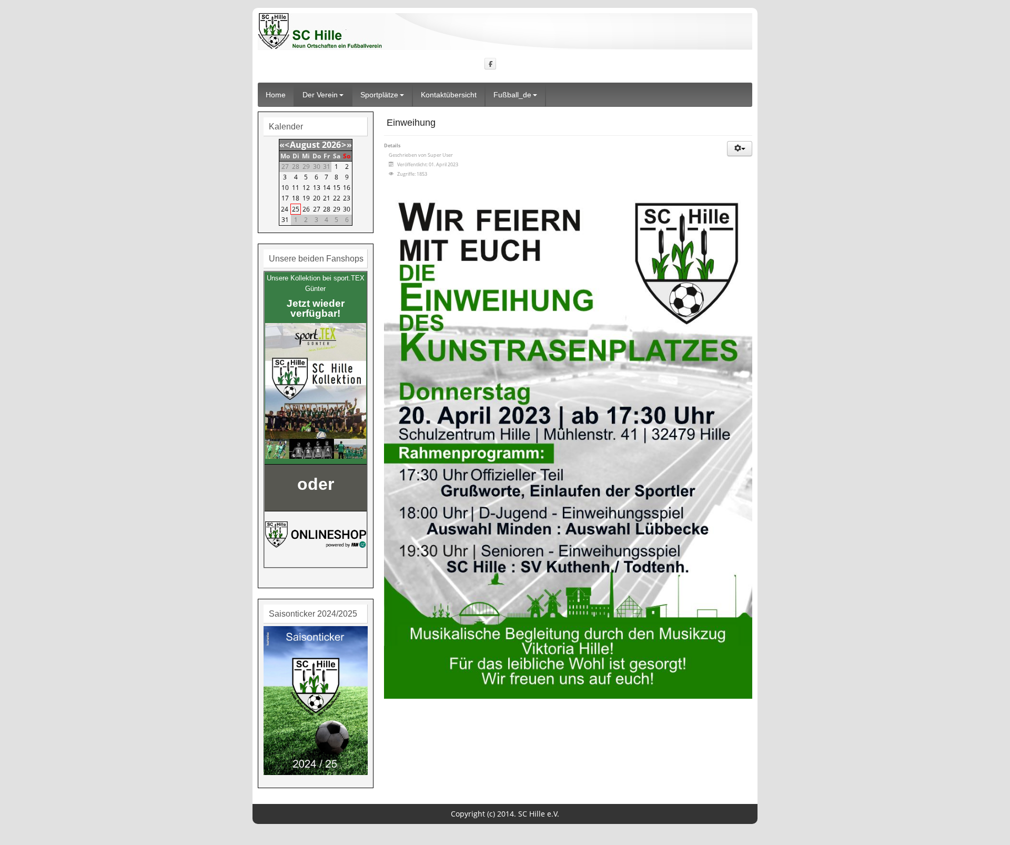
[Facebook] (490, 63)
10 (285, 187)
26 (306, 209)
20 (316, 198)
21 (326, 198)
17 (285, 198)
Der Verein (320, 94)
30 (346, 209)
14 (326, 187)
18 (295, 198)
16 (346, 187)
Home (276, 94)
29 (336, 209)
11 (295, 187)
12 (306, 187)
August (305, 144)
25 (295, 209)
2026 (331, 144)
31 (285, 219)
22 (336, 198)
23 (346, 198)
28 (326, 209)
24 (284, 209)
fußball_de (512, 94)
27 (316, 209)
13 (316, 187)
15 (336, 187)
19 (306, 198)
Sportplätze (379, 94)
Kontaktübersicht (449, 94)
